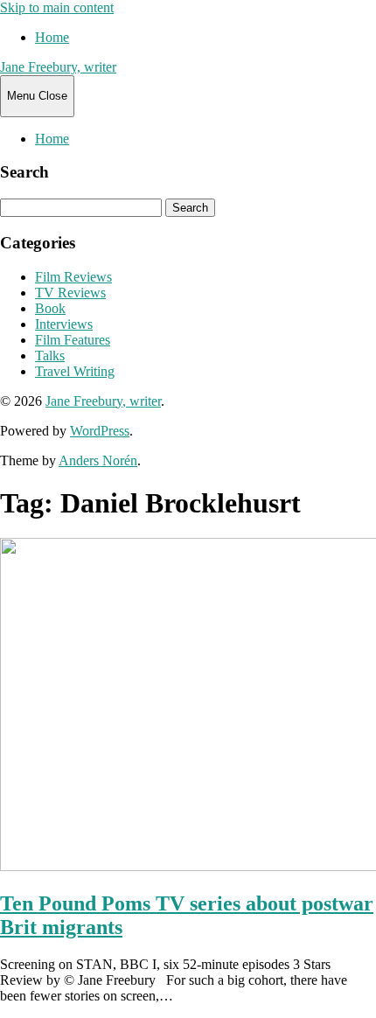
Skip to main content (57, 7)
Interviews (64, 324)
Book (50, 308)
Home (52, 37)
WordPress (99, 430)
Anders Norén (98, 460)
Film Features (72, 339)
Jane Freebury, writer (58, 66)
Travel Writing (75, 371)
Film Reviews (73, 276)
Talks (50, 355)
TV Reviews (70, 292)
